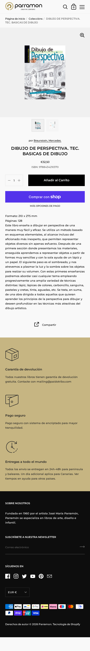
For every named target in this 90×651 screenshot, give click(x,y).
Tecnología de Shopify (66, 624)
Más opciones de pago (45, 206)
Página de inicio (15, 18)
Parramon (45, 624)
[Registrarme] (82, 548)
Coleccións (35, 18)
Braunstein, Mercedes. (47, 140)
